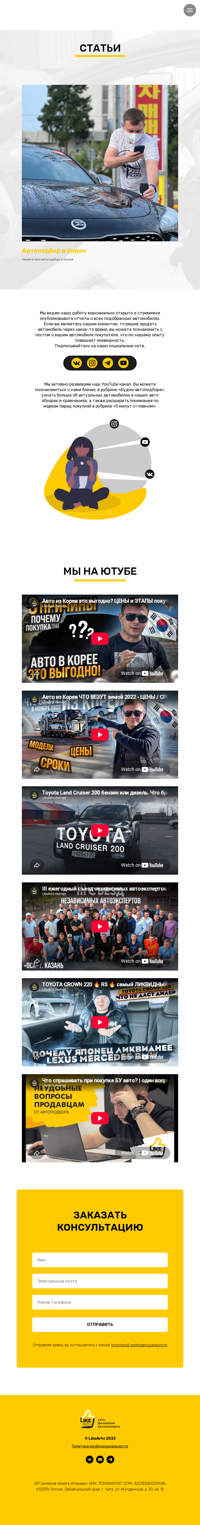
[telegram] (110, 1462)
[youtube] (100, 1462)
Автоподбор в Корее (54, 250)
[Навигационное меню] (190, 10)
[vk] (89, 1462)
